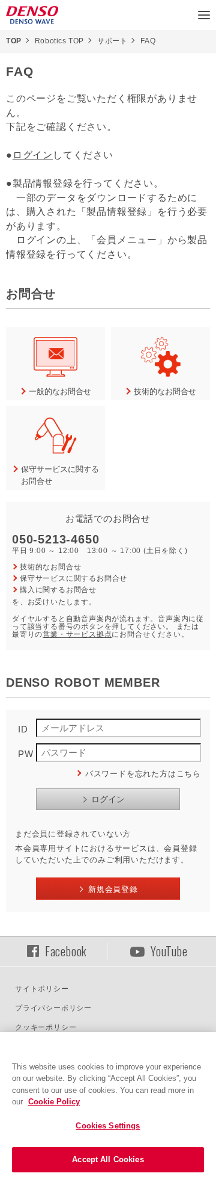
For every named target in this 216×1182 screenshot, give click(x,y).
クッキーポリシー (45, 1027)
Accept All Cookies (107, 1159)
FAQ (147, 41)
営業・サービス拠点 (77, 634)
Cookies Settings (108, 1125)
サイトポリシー (42, 989)
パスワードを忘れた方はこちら (143, 773)
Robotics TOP (59, 41)
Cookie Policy (54, 1101)
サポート (112, 41)
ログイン (33, 155)
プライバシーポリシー (53, 1008)
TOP (14, 41)
